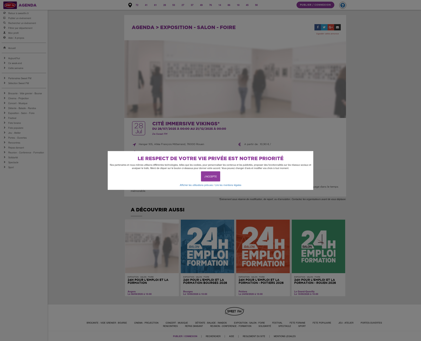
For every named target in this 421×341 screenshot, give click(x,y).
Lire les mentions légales (228, 185)
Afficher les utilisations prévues (196, 185)
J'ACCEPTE (210, 176)
